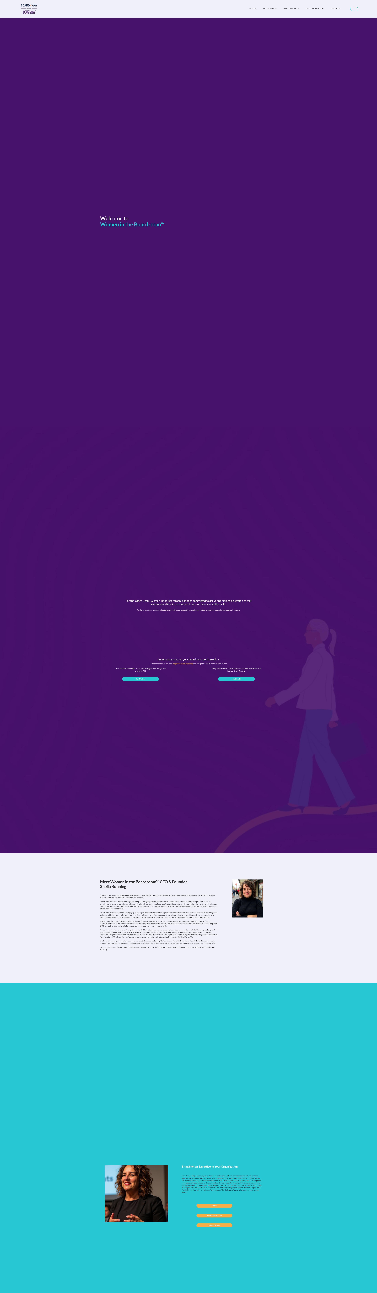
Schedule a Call (236, 679)
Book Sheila (214, 1206)
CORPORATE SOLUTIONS (315, 9)
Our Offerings (140, 679)
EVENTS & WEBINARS (291, 9)
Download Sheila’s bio (214, 1215)
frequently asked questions (183, 664)
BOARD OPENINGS (270, 9)
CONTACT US (336, 9)
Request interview (214, 1225)
